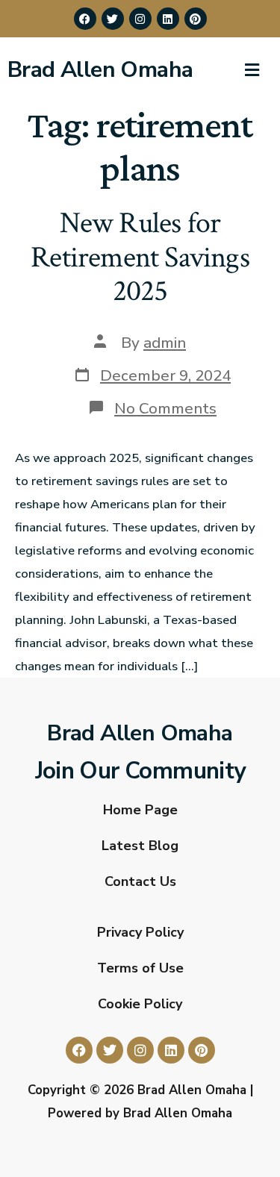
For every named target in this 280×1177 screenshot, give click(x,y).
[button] (251, 70)
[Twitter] (113, 18)
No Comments (165, 408)
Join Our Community (140, 771)
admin (164, 342)
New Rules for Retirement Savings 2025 (140, 257)
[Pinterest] (195, 18)
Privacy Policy (140, 932)
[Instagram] (140, 18)
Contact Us (140, 881)
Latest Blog (140, 846)
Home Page (140, 810)
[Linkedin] (168, 18)
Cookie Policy (140, 1004)
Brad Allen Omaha (100, 69)
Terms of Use (140, 968)
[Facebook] (85, 18)
